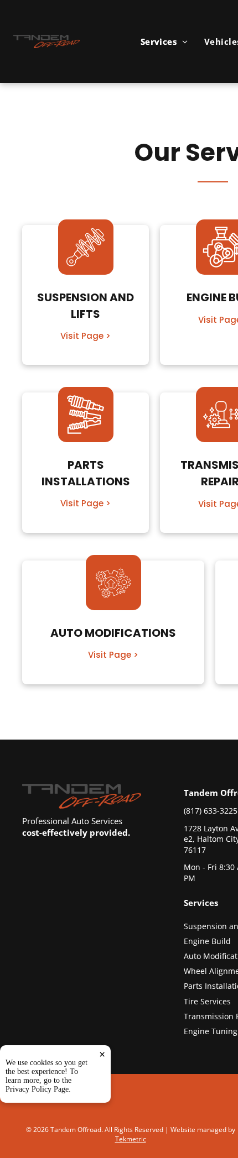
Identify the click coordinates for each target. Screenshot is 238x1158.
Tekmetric (130, 1139)
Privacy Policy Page (37, 1089)
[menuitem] (164, 41)
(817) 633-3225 (210, 810)
